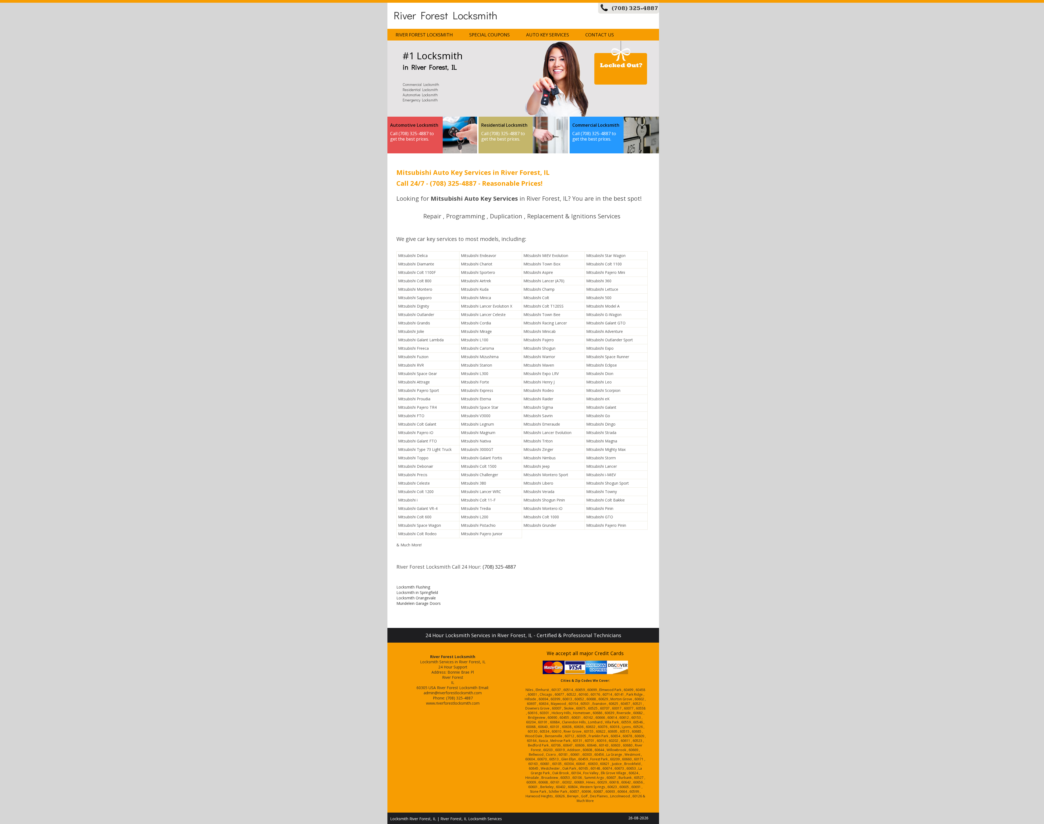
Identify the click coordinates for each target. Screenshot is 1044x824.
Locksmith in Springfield (417, 592)
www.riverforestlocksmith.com (453, 703)
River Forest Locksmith (445, 15)
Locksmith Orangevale (416, 597)
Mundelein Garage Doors (418, 603)
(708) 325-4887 (635, 8)
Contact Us (599, 35)
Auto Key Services (547, 35)
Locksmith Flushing (413, 587)
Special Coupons (489, 35)
